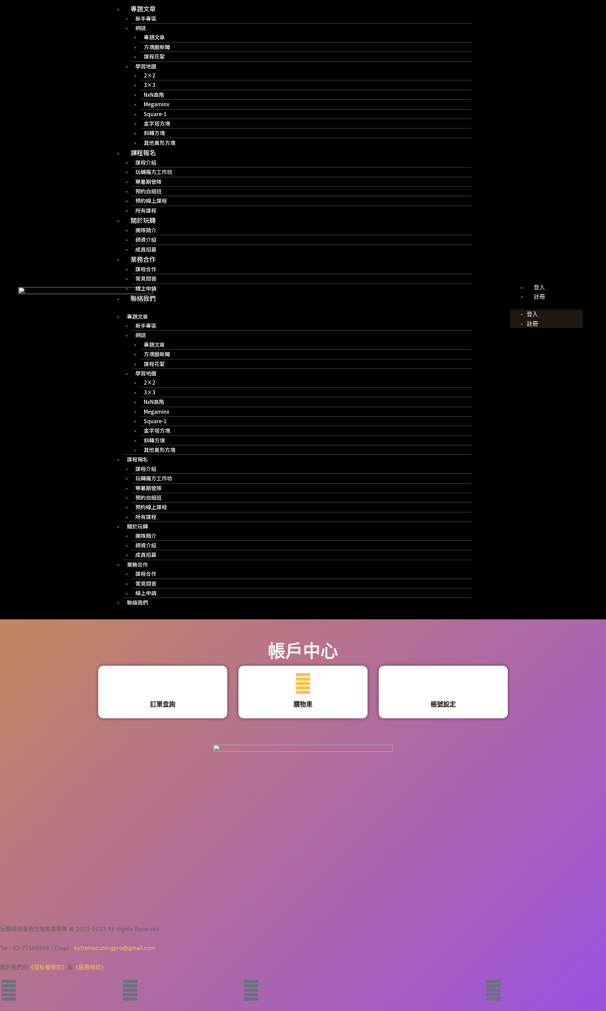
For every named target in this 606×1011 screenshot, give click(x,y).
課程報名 (143, 152)
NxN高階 (154, 94)
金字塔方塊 (157, 123)
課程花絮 (154, 56)
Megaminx (156, 104)
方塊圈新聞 (157, 47)
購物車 (303, 704)
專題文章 (143, 8)
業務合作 (143, 259)
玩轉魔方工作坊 (153, 171)
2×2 (149, 75)
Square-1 (155, 114)
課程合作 (145, 269)
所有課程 (145, 210)
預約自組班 (148, 191)
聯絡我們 (143, 297)
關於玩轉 (143, 220)
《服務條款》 (90, 967)
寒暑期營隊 (148, 181)
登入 (539, 287)
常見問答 (145, 278)
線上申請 (145, 288)
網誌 (140, 28)
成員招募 (145, 249)
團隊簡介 (145, 230)
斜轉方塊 (154, 133)
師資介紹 (145, 239)
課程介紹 (145, 162)
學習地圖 (145, 66)
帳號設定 (443, 704)
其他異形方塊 (159, 142)
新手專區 (145, 18)
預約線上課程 (151, 200)
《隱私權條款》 (47, 967)
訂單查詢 (162, 704)
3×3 (149, 84)
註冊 (539, 296)
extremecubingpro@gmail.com (114, 947)
